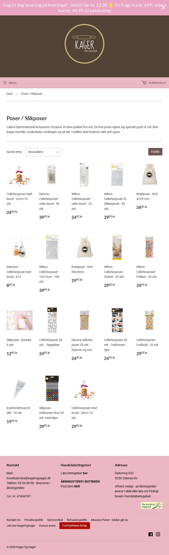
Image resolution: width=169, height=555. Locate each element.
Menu (13, 83)
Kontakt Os (13, 520)
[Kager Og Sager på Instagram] (158, 535)
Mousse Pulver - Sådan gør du (109, 520)
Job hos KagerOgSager (21, 525)
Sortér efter (14, 152)
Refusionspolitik (77, 520)
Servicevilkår (55, 520)
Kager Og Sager (26, 547)
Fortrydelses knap (74, 525)
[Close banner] (163, 7)
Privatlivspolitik (33, 520)
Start (10, 93)
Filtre (155, 151)
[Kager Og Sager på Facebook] (150, 535)
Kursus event (47, 525)
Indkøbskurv (157, 83)
